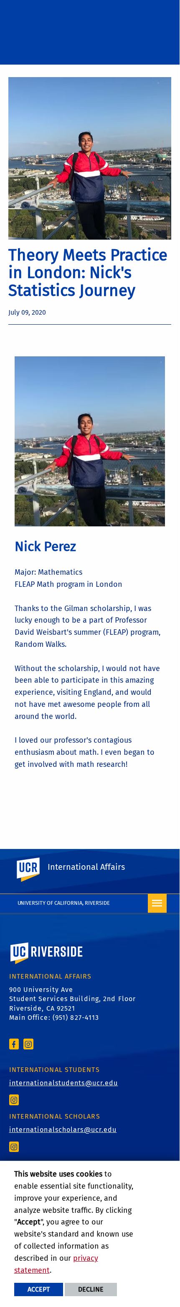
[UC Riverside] (33, 869)
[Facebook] (14, 1043)
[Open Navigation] (157, 903)
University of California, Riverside (64, 903)
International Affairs (86, 867)
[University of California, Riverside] (46, 965)
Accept (39, 1289)
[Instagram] (28, 1043)
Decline (91, 1289)
